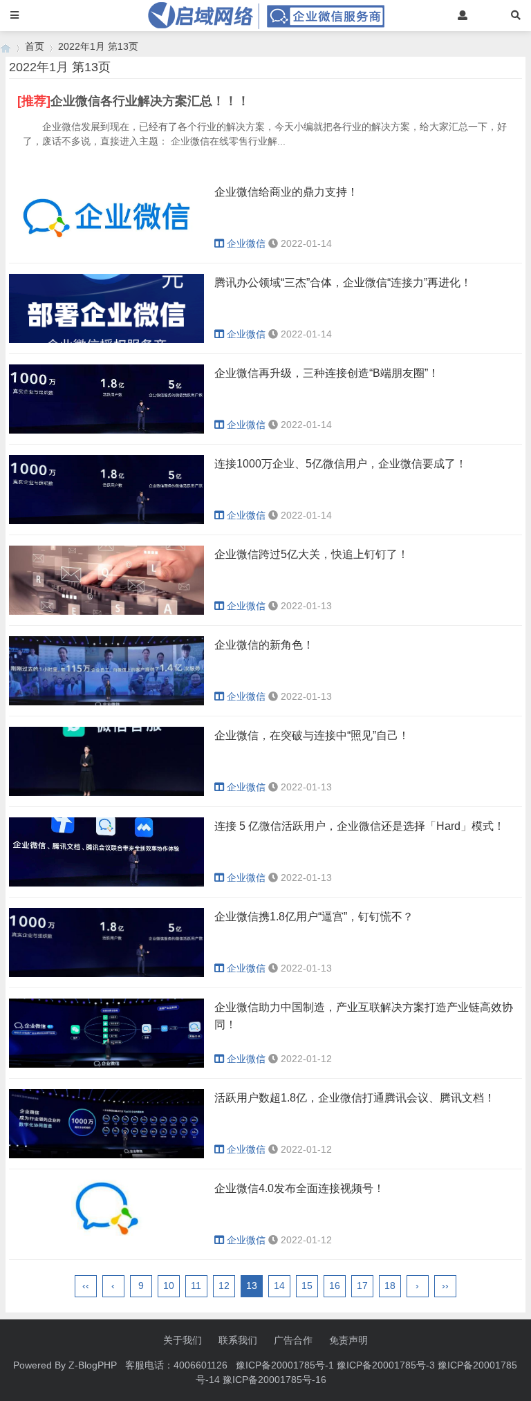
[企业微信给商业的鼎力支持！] (106, 248)
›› (445, 1285)
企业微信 (246, 243)
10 (168, 1285)
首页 (34, 46)
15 (307, 1285)
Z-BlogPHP (92, 1365)
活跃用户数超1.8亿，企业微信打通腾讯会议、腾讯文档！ (354, 1098)
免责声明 (348, 1340)
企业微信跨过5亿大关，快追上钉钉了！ (311, 554)
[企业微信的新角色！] (106, 701)
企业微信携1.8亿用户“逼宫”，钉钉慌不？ (313, 916)
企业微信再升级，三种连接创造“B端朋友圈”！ (326, 373)
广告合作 (293, 1340)
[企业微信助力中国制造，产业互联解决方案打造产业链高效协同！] (106, 1064)
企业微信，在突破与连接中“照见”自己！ (311, 735)
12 (224, 1285)
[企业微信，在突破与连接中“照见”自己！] (106, 792)
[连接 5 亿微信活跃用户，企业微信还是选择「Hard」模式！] (106, 883)
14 (279, 1285)
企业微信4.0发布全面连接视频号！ (299, 1188)
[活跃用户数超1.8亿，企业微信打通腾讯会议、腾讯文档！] (106, 1154)
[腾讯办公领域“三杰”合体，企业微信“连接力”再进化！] (106, 339)
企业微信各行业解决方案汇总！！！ (150, 101)
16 (334, 1285)
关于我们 (182, 1340)
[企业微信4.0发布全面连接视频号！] (106, 1245)
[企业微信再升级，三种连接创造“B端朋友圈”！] (106, 430)
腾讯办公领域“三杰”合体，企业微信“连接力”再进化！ (343, 282)
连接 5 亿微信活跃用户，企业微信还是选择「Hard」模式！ (359, 826)
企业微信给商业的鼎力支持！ (286, 192)
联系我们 (237, 1340)
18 (389, 1285)
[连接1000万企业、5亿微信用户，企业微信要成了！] (106, 520)
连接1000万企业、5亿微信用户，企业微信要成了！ (340, 464)
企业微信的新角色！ (264, 645)
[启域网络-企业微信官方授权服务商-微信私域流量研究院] (5, 46)
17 (362, 1285)
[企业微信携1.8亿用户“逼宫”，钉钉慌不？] (106, 973)
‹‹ (85, 1285)
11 (196, 1285)
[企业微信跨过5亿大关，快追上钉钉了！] (106, 611)
